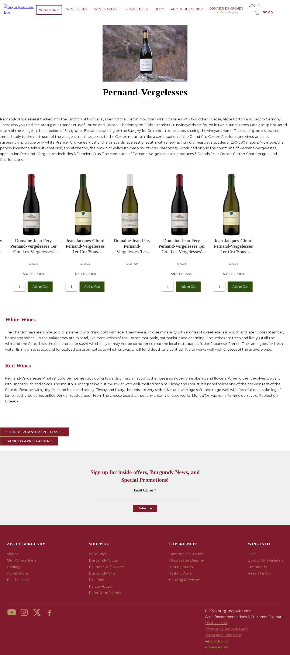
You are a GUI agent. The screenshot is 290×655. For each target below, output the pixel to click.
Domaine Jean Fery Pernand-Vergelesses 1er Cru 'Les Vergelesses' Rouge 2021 (29, 246)
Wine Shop (49, 10)
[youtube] (11, 612)
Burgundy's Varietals (265, 560)
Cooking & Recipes (184, 580)
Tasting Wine (180, 573)
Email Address (145, 490)
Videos (12, 554)
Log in (254, 5)
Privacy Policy (216, 647)
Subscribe (145, 508)
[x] (36, 612)
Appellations (17, 573)
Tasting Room (181, 567)
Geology (14, 567)
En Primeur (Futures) (107, 567)
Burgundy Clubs (103, 560)
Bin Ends (96, 580)
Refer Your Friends (105, 593)
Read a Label (18, 580)
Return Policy (216, 641)
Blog (159, 9)
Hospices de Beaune (186, 560)
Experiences (136, 9)
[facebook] (49, 612)
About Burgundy (187, 9)
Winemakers (106, 9)
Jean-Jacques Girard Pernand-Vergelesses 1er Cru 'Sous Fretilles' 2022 (81, 246)
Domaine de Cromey (186, 554)
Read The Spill (260, 573)
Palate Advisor (101, 586)
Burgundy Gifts (102, 573)
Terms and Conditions (223, 635)
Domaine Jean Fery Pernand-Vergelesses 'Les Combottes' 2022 (128, 246)
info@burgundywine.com (227, 629)
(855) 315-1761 (216, 623)
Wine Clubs (76, 9)
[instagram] (24, 612)
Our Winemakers (21, 560)
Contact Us (257, 567)
